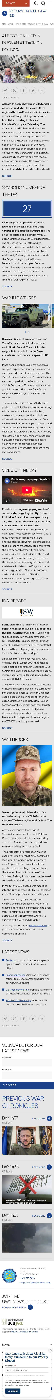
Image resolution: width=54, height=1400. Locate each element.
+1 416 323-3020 (27, 1278)
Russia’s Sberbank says (18, 1000)
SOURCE (7, 176)
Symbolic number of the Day (32, 24)
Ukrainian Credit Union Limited (24, 1332)
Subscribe (13, 1391)
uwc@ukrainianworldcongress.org (35, 1282)
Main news (8, 24)
